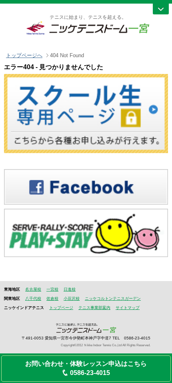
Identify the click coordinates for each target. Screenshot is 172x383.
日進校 (70, 289)
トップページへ (24, 55)
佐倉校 (52, 298)
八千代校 (33, 298)
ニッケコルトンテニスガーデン (113, 298)
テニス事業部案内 (94, 307)
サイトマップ (128, 307)
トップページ (61, 307)
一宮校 (52, 289)
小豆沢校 (72, 298)
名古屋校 (33, 289)
